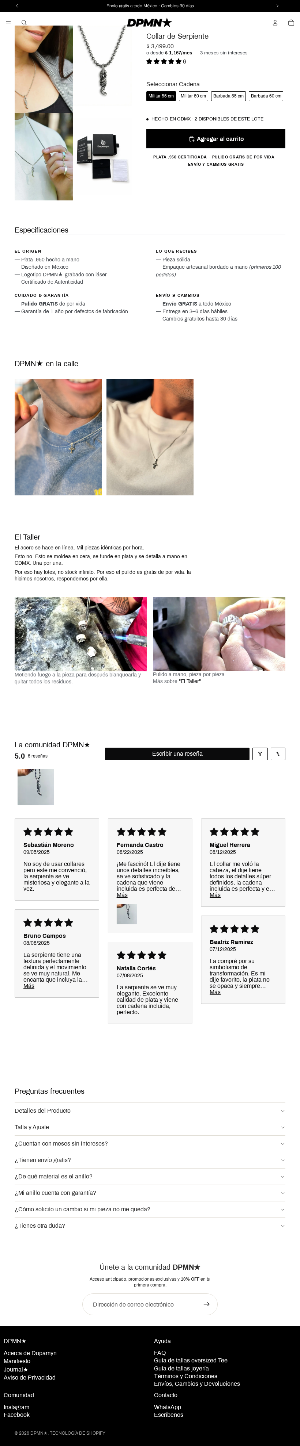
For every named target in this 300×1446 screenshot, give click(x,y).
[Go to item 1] (36, 787)
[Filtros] (260, 754)
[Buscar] (24, 23)
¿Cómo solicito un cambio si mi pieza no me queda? (82, 1209)
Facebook (17, 1415)
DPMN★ (39, 1433)
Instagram (16, 1407)
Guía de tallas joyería (181, 1368)
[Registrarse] (206, 1304)
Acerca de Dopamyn (30, 1353)
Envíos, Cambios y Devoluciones (197, 1384)
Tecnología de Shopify (77, 1433)
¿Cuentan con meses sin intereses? (61, 1143)
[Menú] (8, 22)
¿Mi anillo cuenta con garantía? (55, 1193)
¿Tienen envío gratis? (43, 1160)
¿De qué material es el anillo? (54, 1176)
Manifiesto (17, 1361)
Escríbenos (168, 1415)
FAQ (160, 1353)
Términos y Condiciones (185, 1376)
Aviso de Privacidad (30, 1377)
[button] (164, 61)
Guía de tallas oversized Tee (191, 1360)
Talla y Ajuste (32, 1127)
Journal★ (16, 1369)
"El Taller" (190, 681)
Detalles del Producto (43, 1111)
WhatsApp (167, 1407)
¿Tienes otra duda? (40, 1226)
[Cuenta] (275, 23)
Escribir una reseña (177, 754)
